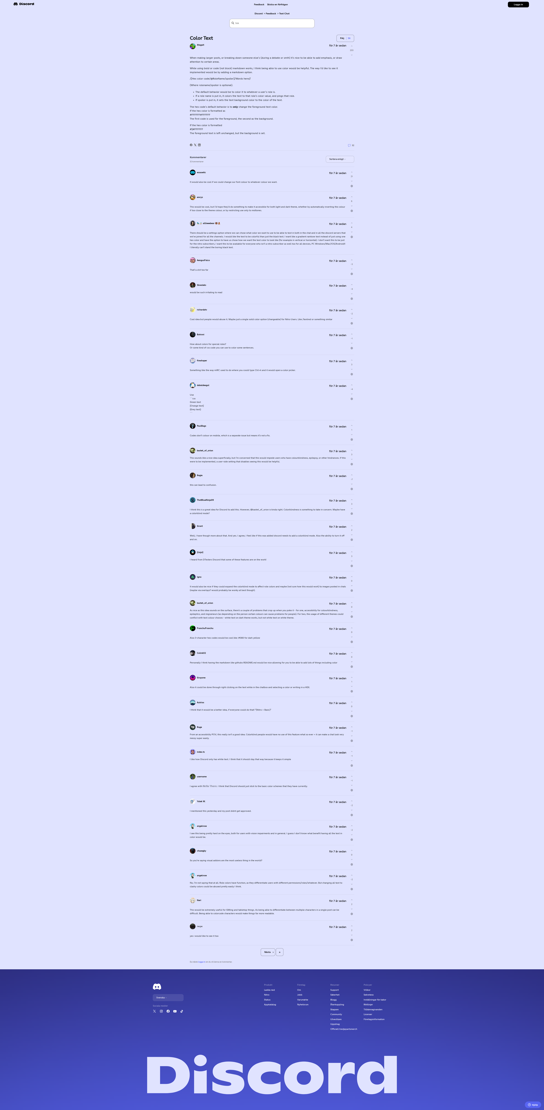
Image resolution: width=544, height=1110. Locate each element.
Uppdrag (335, 1024)
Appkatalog (270, 1004)
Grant (200, 526)
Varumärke (302, 1000)
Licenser (368, 1014)
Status (267, 1000)
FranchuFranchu (205, 628)
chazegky (201, 851)
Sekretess (369, 995)
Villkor (367, 990)
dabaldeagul (203, 385)
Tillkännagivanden (373, 1009)
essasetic (201, 172)
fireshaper (202, 361)
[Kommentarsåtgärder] (351, 186)
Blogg (333, 1000)
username (202, 777)
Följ (342, 38)
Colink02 (201, 653)
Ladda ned (269, 990)
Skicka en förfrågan (277, 4)
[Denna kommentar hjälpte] (351, 172)
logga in (201, 962)
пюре (199, 926)
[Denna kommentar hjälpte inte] (351, 181)
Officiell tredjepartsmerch (343, 1029)
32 (352, 145)
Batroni (200, 335)
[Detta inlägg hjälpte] (351, 45)
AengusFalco (203, 260)
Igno (199, 577)
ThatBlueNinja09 (205, 500)
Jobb (299, 995)
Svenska (160, 998)
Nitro (266, 995)
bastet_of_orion (205, 451)
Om (299, 990)
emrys (200, 197)
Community (336, 1014)
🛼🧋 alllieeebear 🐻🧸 (208, 223)
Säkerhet (334, 995)
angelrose (202, 826)
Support (334, 990)
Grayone (201, 678)
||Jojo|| (200, 552)
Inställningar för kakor (375, 1000)
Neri (199, 900)
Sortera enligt (336, 159)
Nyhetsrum (302, 1004)
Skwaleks (201, 285)
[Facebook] (191, 145)
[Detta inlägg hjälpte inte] (351, 55)
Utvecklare (336, 1019)
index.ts (201, 752)
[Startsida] (24, 5)
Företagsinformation (374, 1019)
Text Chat (284, 13)
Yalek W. (201, 801)
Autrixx (200, 703)
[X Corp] (195, 145)
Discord (259, 13)
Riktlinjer (368, 1004)
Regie (199, 475)
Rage (199, 727)
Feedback (259, 4)
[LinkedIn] (199, 145)
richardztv (202, 310)
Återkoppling (337, 1004)
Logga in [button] (518, 4)
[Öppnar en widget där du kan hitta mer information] (533, 1105)
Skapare (334, 1009)
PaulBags (201, 426)
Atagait (200, 45)
